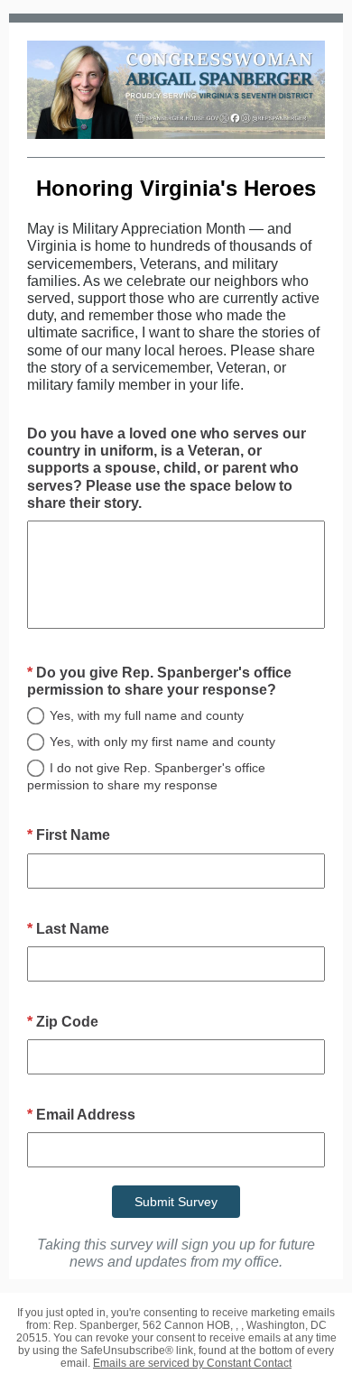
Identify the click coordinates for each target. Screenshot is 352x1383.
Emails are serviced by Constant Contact (192, 1363)
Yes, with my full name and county (147, 715)
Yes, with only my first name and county (162, 741)
